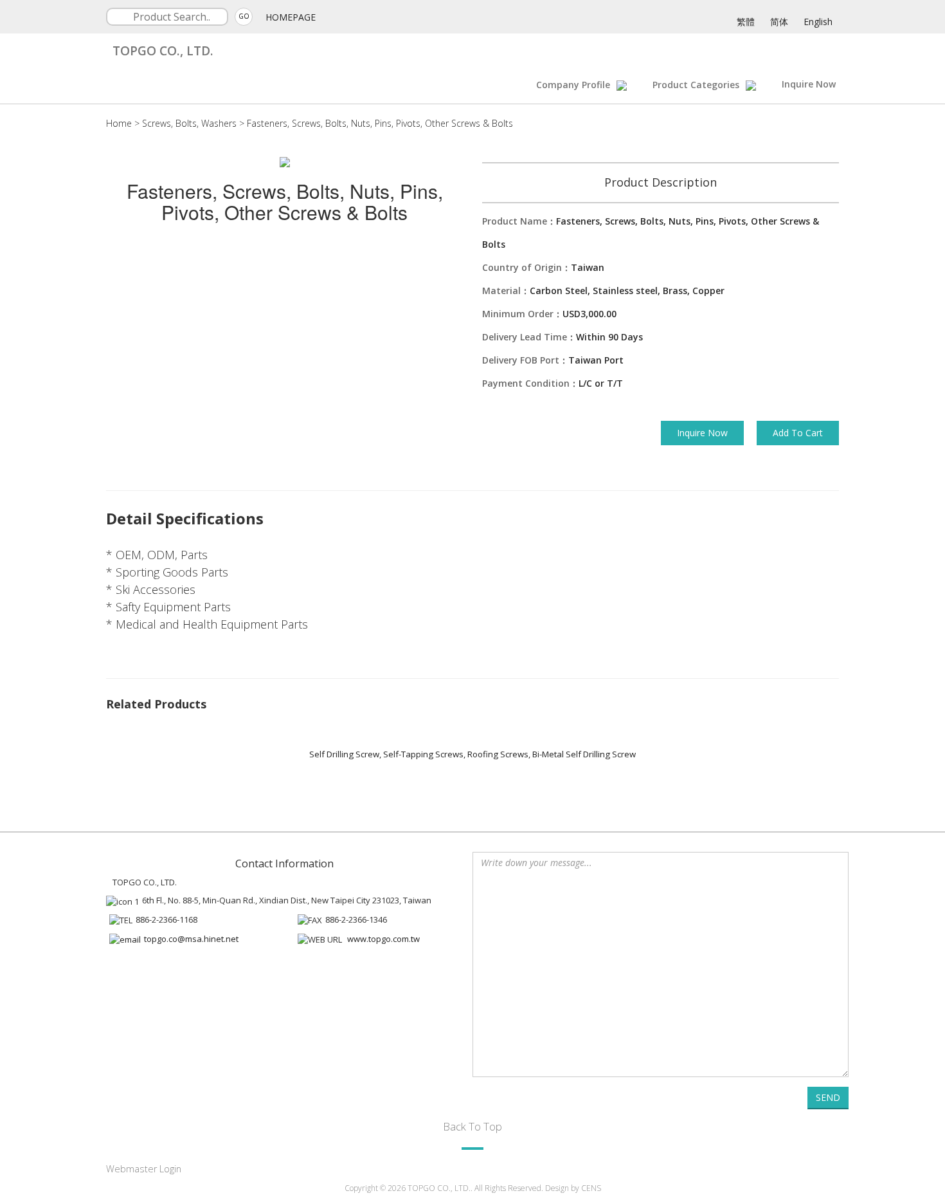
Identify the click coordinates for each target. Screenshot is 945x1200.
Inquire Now (809, 84)
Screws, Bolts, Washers (189, 123)
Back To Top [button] (472, 1126)
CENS (591, 1188)
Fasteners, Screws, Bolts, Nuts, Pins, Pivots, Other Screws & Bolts (380, 123)
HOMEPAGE (291, 17)
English (818, 21)
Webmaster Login (143, 1169)
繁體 (746, 21)
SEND (828, 1097)
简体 (779, 21)
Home (119, 123)
